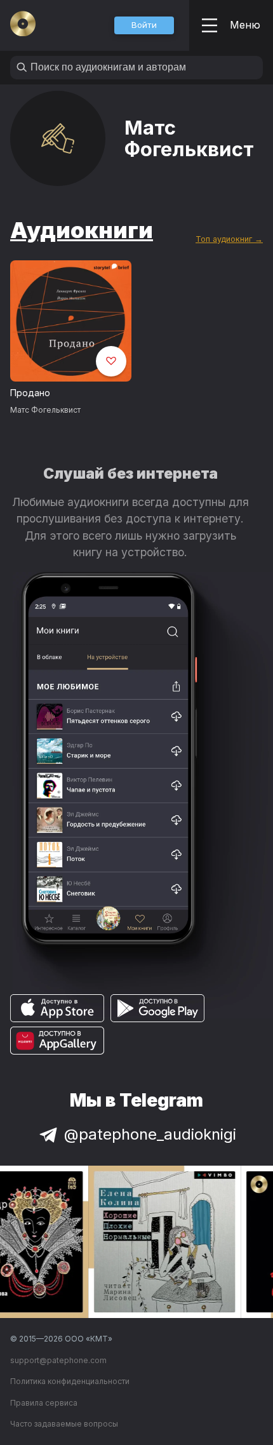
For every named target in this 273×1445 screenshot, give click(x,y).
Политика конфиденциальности (70, 1381)
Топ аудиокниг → (229, 239)
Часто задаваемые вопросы (64, 1423)
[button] (144, 25)
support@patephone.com (58, 1360)
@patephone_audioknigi (150, 1134)
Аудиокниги (81, 229)
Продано (30, 392)
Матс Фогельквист (45, 410)
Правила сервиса (43, 1403)
